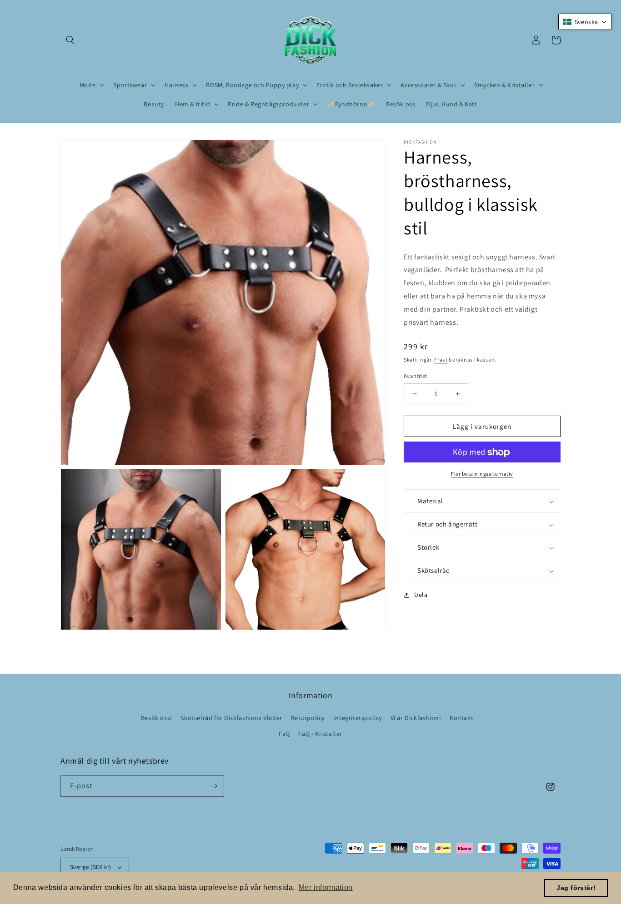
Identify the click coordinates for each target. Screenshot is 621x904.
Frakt (441, 360)
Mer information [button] (326, 887)
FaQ (284, 734)
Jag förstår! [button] (576, 887)
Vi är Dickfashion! (416, 718)
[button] (70, 40)
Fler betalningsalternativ (482, 474)
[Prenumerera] (214, 786)
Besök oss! (156, 718)
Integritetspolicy (357, 718)
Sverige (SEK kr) (90, 867)
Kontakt (461, 718)
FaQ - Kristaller (320, 734)
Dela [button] (420, 595)
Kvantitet (415, 376)
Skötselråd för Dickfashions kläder (231, 718)
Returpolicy (307, 718)
